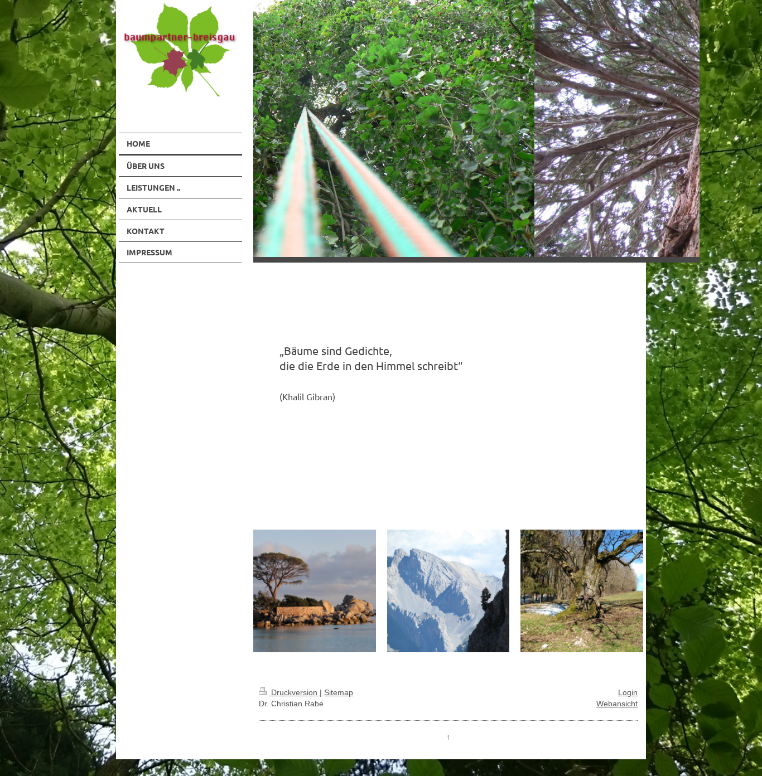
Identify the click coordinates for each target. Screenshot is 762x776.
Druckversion (294, 692)
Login (628, 692)
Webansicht (617, 703)
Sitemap (338, 692)
